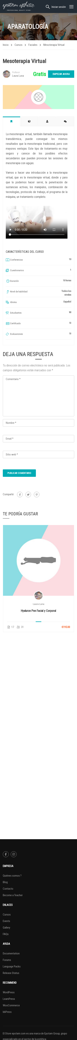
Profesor (16, 72)
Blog (5, 882)
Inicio (6, 45)
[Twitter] (28, 494)
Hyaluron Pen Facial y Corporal (38, 610)
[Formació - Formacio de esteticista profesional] (19, 6)
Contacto (8, 888)
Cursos (18, 45)
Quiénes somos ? (12, 875)
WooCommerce (11, 1005)
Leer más (38, 560)
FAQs (6, 934)
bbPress (7, 1012)
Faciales (32, 45)
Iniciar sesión (59, 6)
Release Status (11, 973)
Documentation (11, 953)
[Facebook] (20, 494)
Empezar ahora (61, 74)
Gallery (6, 927)
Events (6, 921)
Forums (7, 960)
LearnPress (9, 999)
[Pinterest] (36, 494)
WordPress (9, 992)
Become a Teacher (13, 895)
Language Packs (12, 966)
